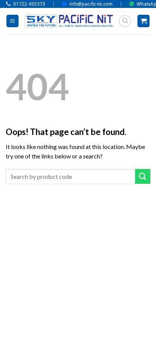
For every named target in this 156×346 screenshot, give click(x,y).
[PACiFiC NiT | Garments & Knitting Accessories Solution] (69, 21)
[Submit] (142, 176)
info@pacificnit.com (91, 4)
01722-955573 (29, 4)
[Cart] (143, 21)
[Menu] (12, 21)
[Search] (125, 21)
